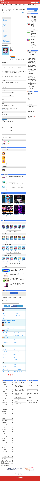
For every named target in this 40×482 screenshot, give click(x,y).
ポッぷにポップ (5, 315)
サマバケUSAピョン (31, 101)
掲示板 (38, 4)
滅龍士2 (12, 56)
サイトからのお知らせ (5, 456)
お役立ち (33, 4)
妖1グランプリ (4, 460)
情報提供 (6, 137)
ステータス (4, 25)
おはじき (3, 422)
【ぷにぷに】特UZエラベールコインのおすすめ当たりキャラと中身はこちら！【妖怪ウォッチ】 (32, 74)
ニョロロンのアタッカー (6, 21)
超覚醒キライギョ (32, 99)
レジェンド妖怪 (5, 335)
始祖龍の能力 (4, 24)
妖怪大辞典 (11, 4)
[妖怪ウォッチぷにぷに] (11, 3)
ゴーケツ (10, 143)
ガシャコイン (4, 349)
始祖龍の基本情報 (4, 19)
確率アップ (4, 458)
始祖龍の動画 (4, 36)
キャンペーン (4, 393)
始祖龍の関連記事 (4, 35)
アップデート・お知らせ (6, 328)
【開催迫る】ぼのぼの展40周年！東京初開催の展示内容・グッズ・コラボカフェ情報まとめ (19, 397)
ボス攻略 (4, 344)
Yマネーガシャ (16, 349)
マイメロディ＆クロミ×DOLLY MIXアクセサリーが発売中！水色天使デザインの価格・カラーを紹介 (19, 400)
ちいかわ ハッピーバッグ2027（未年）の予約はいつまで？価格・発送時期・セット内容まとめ (19, 383)
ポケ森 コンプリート (29, 400)
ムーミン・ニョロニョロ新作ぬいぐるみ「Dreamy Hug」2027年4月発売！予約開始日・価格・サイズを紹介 (19, 393)
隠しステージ (24, 4)
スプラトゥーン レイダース (30, 382)
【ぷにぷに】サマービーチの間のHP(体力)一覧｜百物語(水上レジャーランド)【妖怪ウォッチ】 (32, 83)
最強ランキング (5, 332)
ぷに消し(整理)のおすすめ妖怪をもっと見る (13, 252)
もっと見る (13, 216)
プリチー (6, 141)
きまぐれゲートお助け (6, 369)
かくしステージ (4, 451)
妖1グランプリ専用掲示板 (18, 371)
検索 (38, 2)
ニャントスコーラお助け (6, 371)
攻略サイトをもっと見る (32, 402)
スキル (4, 26)
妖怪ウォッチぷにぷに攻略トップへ (13, 375)
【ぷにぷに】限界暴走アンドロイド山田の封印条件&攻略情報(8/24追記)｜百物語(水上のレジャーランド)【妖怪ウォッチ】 (32, 70)
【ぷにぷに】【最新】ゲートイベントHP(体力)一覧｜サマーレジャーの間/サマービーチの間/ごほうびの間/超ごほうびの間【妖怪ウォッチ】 (32, 58)
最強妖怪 (15, 4)
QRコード (4, 359)
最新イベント (6, 4)
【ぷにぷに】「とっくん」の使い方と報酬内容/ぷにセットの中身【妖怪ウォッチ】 (32, 77)
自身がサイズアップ (22, 59)
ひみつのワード (4, 420)
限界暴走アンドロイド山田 (32, 112)
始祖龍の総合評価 (4, 20)
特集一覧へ (24, 288)
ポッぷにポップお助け (17, 369)
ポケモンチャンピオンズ (30, 388)
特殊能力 (3, 411)
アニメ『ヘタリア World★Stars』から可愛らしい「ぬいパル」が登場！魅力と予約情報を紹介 (19, 390)
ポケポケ (28, 390)
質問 (15, 364)
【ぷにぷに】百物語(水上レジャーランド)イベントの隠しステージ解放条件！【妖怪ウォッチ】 (32, 80)
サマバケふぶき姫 (31, 94)
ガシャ (3, 447)
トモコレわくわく (29, 385)
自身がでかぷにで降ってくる (15, 59)
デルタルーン (29, 397)
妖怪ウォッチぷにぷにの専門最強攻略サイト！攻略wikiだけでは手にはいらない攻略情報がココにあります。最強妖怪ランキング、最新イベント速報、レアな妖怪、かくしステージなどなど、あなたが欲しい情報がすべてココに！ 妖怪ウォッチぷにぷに (20, 474)
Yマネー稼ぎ (16, 357)
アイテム (3, 391)
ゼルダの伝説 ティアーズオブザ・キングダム (32, 394)
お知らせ (3, 438)
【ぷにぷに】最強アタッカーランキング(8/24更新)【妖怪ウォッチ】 (32, 86)
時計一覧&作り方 (5, 351)
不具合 (3, 440)
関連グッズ (4, 398)
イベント (4, 382)
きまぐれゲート (16, 313)
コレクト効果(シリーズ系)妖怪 (18, 335)
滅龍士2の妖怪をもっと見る (13, 231)
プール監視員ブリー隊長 (31, 106)
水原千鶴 (30, 114)
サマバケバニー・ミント (31, 104)
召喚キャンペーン (16, 366)
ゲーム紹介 (4, 429)
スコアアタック (29, 4)
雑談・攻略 (4, 364)
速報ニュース (2, 4)
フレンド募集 (4, 366)
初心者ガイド (16, 354)
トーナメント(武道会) (17, 315)
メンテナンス (4, 326)
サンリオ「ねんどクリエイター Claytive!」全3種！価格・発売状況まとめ (19, 386)
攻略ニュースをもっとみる (19, 403)
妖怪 (3, 400)
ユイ (30, 120)
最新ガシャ (20, 4)
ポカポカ (10, 141)
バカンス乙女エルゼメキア (32, 96)
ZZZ (11, 50)
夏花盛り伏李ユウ (32, 109)
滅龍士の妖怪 (4, 40)
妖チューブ (4, 449)
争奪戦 (3, 318)
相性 (3, 30)
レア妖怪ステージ (16, 339)
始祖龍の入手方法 (4, 31)
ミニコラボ (3, 413)
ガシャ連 (3, 384)
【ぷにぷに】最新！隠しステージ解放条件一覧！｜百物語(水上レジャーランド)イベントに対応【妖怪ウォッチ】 (32, 62)
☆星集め (15, 359)
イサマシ (6, 143)
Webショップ (4, 354)
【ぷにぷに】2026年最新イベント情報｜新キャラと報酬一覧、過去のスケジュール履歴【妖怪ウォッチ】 (32, 66)
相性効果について (4, 144)
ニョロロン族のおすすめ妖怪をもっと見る (13, 263)
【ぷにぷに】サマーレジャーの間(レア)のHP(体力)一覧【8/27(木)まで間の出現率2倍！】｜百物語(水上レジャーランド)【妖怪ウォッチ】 (32, 54)
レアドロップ (16, 342)
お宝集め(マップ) (5, 313)
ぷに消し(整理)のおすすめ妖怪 (7, 41)
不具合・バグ (16, 326)
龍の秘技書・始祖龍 (4, 109)
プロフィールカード (17, 351)
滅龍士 (14, 56)
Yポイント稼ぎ (5, 357)
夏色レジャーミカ (31, 117)
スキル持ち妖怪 (16, 332)
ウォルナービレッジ (5, 342)
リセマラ (3, 427)
